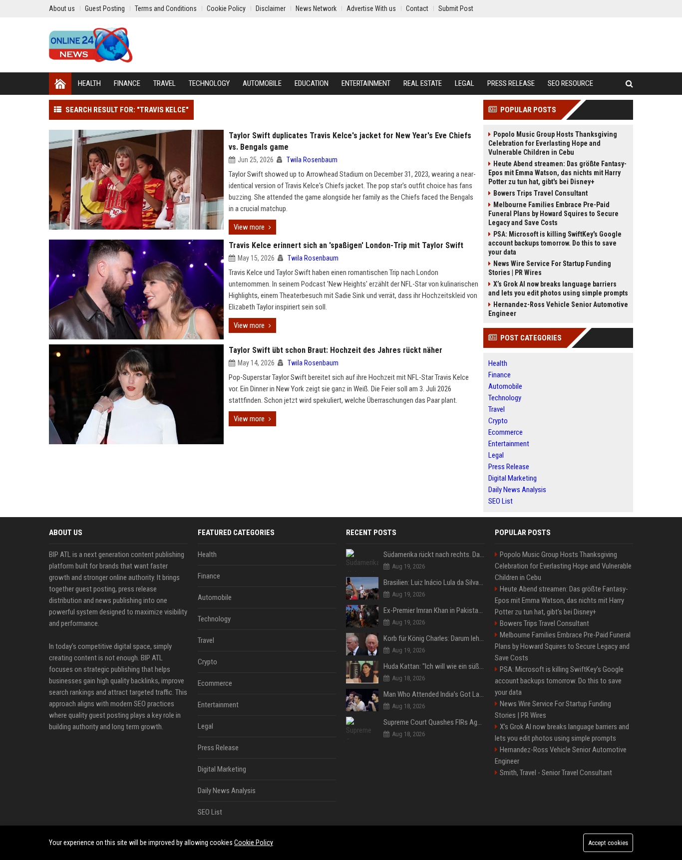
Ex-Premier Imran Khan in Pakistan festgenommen (434, 610)
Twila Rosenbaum (312, 160)
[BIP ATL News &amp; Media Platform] (90, 44)
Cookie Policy (253, 843)
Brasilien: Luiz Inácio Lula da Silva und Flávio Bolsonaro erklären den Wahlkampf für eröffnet (434, 582)
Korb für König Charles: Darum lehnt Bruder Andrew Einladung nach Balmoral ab (434, 638)
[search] (629, 83)
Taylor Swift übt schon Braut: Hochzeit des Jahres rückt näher (335, 350)
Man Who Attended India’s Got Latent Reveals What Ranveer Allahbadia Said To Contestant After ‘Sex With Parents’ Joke (434, 694)
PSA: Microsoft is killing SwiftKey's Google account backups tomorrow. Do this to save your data (555, 243)
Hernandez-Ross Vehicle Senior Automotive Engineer (558, 308)
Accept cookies (608, 843)
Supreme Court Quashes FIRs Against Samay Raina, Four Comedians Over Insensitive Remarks (434, 722)
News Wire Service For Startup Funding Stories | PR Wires (549, 268)
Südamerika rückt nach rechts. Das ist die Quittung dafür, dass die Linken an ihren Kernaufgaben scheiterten (434, 554)
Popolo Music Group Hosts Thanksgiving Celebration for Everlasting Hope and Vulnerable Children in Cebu (552, 143)
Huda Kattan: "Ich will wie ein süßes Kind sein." (434, 666)
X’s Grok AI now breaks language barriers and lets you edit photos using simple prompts (558, 288)
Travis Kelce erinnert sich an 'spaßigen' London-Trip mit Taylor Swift (346, 245)
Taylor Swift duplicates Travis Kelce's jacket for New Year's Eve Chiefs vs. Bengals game (350, 141)
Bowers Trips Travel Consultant (540, 193)
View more (249, 227)
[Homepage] (60, 83)
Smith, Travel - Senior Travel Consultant (556, 772)
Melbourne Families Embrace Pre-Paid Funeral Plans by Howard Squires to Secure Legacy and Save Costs (553, 214)
